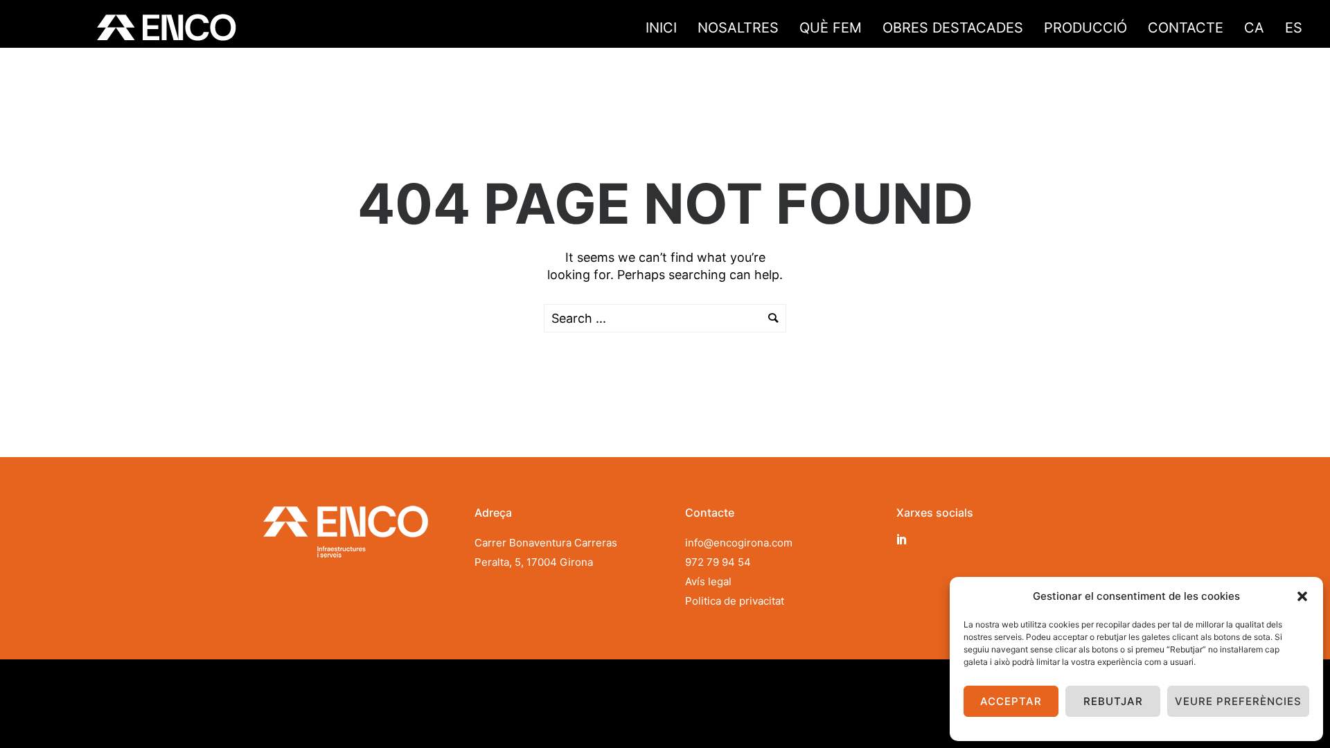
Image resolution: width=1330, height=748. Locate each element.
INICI (661, 27)
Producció (1085, 27)
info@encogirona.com (738, 542)
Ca (1254, 27)
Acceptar (1011, 701)
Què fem (830, 27)
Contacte (1185, 27)
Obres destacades (953, 27)
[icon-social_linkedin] (901, 539)
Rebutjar (1113, 701)
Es (1293, 27)
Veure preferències (1238, 701)
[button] (1302, 596)
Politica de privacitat (734, 600)
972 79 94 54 (718, 562)
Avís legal (708, 581)
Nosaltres (738, 27)
